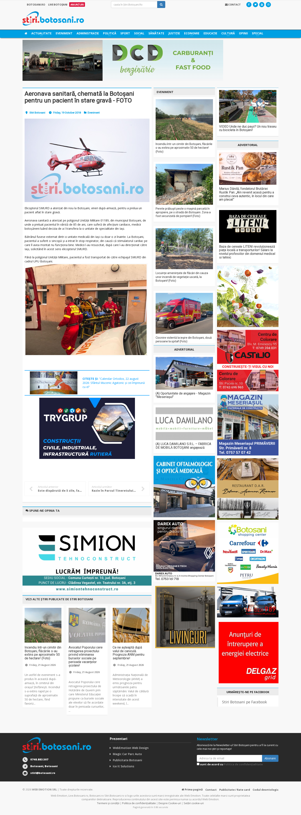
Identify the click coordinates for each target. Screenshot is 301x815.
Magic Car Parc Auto (127, 754)
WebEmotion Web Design (131, 748)
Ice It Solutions (123, 766)
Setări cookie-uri (194, 803)
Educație (210, 33)
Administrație (88, 33)
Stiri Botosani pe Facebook (244, 701)
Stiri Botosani (37, 112)
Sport (125, 33)
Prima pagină (193, 789)
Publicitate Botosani (127, 760)
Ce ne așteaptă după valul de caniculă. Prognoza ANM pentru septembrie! (128, 652)
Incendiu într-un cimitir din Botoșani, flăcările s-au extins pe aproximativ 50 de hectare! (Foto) (43, 652)
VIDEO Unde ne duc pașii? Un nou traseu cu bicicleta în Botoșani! (247, 128)
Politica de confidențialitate (243, 764)
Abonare (270, 758)
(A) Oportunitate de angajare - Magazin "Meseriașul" (183, 395)
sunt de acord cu (231, 764)
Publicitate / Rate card (234, 789)
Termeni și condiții (108, 803)
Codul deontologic (265, 789)
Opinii (243, 33)
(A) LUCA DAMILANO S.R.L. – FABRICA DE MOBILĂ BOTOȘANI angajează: (183, 446)
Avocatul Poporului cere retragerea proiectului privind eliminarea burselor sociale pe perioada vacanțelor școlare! (86, 656)
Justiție (174, 33)
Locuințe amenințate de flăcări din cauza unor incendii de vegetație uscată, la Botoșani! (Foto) (182, 276)
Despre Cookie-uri (169, 803)
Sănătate (156, 33)
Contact (211, 789)
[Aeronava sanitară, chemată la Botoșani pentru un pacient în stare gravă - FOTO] (87, 160)
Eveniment (64, 33)
